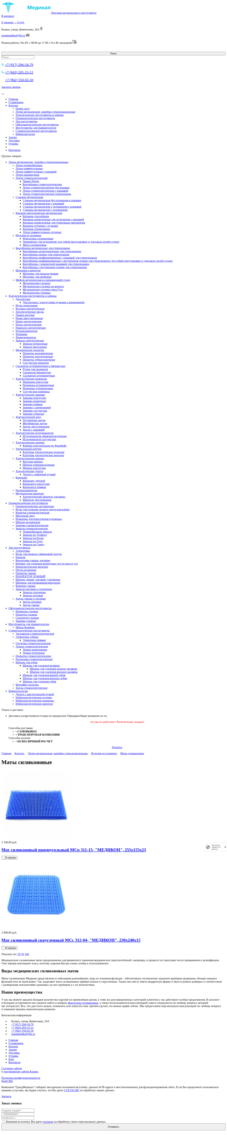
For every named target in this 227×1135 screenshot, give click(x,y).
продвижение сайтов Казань (21, 1071)
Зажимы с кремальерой (37, 407)
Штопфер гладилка (27, 684)
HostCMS (7, 1081)
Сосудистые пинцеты (36, 362)
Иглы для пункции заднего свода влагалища (43, 509)
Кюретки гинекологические (32, 512)
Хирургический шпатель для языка (44, 496)
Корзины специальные (36, 229)
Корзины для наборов (36, 216)
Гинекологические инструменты (35, 118)
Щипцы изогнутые (34, 468)
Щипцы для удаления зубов (39, 681)
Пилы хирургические (29, 324)
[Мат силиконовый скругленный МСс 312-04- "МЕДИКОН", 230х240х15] (36, 929)
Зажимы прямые (33, 404)
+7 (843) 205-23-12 (19, 72)
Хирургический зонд (28, 417)
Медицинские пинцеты (30, 350)
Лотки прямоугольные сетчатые (42, 232)
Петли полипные (26, 569)
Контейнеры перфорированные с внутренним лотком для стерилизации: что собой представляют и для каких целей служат (98, 260)
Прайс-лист (23, 108)
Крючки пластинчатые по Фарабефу (45, 445)
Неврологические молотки (32, 566)
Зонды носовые (32, 601)
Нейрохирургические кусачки (34, 697)
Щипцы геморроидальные (39, 464)
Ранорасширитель (26, 490)
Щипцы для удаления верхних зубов (45, 678)
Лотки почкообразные (29, 165)
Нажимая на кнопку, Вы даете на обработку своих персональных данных (56, 1121)
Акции (13, 137)
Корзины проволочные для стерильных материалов (54, 222)
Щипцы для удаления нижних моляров (53, 668)
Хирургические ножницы (31, 378)
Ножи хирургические (29, 321)
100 (27, 954)
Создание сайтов (11, 1068)
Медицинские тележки (37, 292)
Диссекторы (23, 299)
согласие (48, 1121)
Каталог (13, 105)
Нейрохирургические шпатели (34, 703)
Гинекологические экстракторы (35, 506)
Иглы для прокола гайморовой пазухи (39, 554)
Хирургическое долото (29, 471)
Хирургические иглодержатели (35, 432)
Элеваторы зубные (27, 636)
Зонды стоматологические (32, 687)
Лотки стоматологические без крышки (46, 187)
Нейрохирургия (25, 134)
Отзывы (13, 143)
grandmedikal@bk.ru (13, 35)
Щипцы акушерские (28, 522)
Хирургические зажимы (30, 394)
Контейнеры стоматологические (42, 184)
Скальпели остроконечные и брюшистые (40, 366)
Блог (11, 1059)
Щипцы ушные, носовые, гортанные (38, 579)
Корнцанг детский (34, 480)
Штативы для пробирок (37, 276)
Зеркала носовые (33, 595)
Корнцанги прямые (34, 487)
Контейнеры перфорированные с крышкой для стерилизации (60, 257)
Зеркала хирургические (30, 340)
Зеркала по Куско (33, 538)
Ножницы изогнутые (35, 381)
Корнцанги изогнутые (36, 483)
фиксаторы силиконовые (83, 1002)
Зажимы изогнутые (34, 397)
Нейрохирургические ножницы (35, 700)
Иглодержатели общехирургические (45, 436)
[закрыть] (225, 847)
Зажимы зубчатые (33, 413)
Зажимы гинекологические (32, 525)
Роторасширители (26, 330)
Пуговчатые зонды (34, 420)
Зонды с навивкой (34, 429)
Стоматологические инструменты (36, 130)
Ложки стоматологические (32, 646)
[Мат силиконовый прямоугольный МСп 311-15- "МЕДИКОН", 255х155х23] (36, 839)
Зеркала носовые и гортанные (34, 589)
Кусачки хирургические (30, 308)
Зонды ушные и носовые (31, 598)
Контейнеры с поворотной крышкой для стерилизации (56, 264)
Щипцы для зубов (26, 662)
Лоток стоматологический (32, 178)
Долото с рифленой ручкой (39, 474)
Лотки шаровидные (27, 174)
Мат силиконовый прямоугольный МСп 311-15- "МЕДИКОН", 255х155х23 (73, 849)
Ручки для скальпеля (35, 369)
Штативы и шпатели (28, 270)
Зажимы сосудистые (35, 410)
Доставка (14, 140)
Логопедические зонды (30, 311)
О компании (16, 102)
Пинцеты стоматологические (33, 656)
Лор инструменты (26, 121)
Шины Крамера (25, 627)
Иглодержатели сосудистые (39, 439)
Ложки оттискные (34, 652)
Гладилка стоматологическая (33, 643)
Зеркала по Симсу (34, 544)
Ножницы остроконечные (38, 385)
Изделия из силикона (28, 235)
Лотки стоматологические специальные (47, 193)
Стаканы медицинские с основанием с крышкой (52, 206)
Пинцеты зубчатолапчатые (39, 359)
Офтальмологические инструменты (37, 124)
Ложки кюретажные (35, 649)
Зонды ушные (31, 605)
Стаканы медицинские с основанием (45, 209)
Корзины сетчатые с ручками (40, 225)
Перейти (117, 747)
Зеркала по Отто (33, 541)
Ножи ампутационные (29, 318)
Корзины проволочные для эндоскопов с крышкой (53, 219)
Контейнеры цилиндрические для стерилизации (52, 251)
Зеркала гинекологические (32, 528)
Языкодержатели (26, 337)
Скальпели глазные (27, 617)
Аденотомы (23, 550)
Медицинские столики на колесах (43, 286)
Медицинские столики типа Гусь (43, 289)
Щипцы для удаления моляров (41, 665)
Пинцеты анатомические (38, 353)
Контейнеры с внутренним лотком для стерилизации (55, 267)
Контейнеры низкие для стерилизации (46, 254)
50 (22, 954)
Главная (13, 99)
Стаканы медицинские (29, 197)
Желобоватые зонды (35, 423)
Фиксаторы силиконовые (38, 238)
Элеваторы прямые (34, 640)
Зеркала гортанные (34, 592)
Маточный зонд (25, 515)
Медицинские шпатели (30, 493)
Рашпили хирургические (31, 327)
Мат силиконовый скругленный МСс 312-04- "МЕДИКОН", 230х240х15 (70, 940)
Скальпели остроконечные (39, 375)
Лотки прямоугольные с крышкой (36, 171)
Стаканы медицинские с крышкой (43, 203)
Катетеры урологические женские (43, 455)
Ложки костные (25, 315)
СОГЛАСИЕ (71, 1090)
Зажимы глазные (26, 620)
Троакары (21, 334)
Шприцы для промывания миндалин (38, 582)
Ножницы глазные (27, 611)
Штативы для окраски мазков (40, 273)
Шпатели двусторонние (37, 499)
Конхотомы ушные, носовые (33, 560)
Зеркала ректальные (35, 346)
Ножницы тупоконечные (38, 388)
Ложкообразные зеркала (37, 531)
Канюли (21, 557)
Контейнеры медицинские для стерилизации (43, 248)
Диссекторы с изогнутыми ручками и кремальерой (53, 302)
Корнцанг (21, 477)
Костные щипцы (33, 461)
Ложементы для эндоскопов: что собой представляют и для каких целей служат (71, 241)
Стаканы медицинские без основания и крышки (52, 200)
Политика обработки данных (216, 847)
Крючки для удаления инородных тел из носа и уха (47, 563)
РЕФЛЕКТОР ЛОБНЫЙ (30, 576)
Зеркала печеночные (35, 343)
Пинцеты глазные (26, 614)
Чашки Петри (31, 181)
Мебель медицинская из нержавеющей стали (43, 279)
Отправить (113, 1126)
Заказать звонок (11, 87)
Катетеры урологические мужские (43, 452)
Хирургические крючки (30, 442)
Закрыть (6, 1096)
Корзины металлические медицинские (39, 213)
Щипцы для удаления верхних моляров (53, 671)
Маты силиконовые (34, 244)
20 (19, 954)
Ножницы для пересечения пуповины (39, 518)
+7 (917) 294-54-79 (19, 65)
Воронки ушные (25, 585)
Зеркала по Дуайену (35, 534)
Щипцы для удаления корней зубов (44, 675)
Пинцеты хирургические (38, 356)
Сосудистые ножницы (36, 391)
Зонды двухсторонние (36, 426)
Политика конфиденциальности (20, 1077)
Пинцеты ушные (26, 573)
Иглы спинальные (27, 305)
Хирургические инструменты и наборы (40, 114)
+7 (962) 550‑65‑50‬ (19, 80)
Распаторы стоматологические (34, 659)
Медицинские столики (36, 283)
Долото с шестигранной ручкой (35, 694)
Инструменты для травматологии (36, 127)
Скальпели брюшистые (37, 372)
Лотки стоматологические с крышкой (45, 190)
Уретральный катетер (28, 448)
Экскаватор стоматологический (35, 633)
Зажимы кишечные (34, 401)
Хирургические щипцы (30, 458)
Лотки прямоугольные (29, 168)
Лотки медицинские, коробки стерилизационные (45, 111)
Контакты (14, 150)
